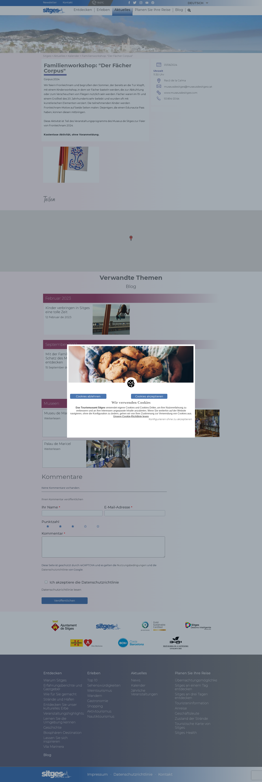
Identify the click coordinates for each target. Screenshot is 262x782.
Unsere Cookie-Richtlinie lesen (131, 416)
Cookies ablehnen (88, 396)
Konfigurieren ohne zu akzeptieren (170, 419)
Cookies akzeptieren (149, 396)
